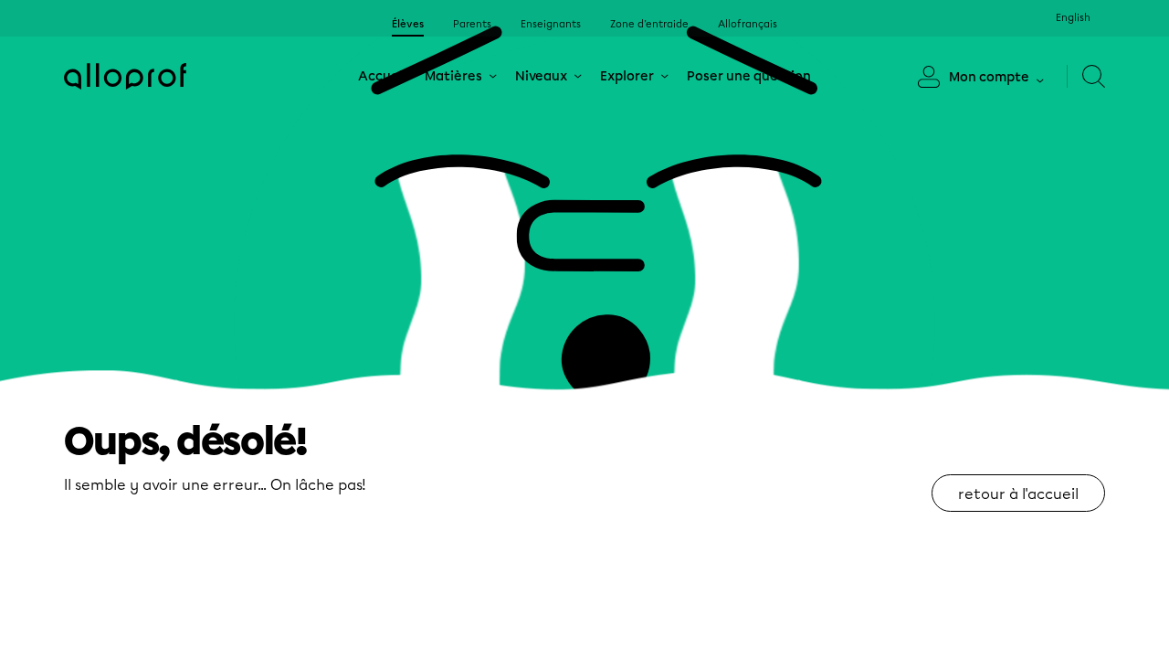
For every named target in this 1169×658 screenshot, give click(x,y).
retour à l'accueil (1018, 494)
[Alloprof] (125, 76)
